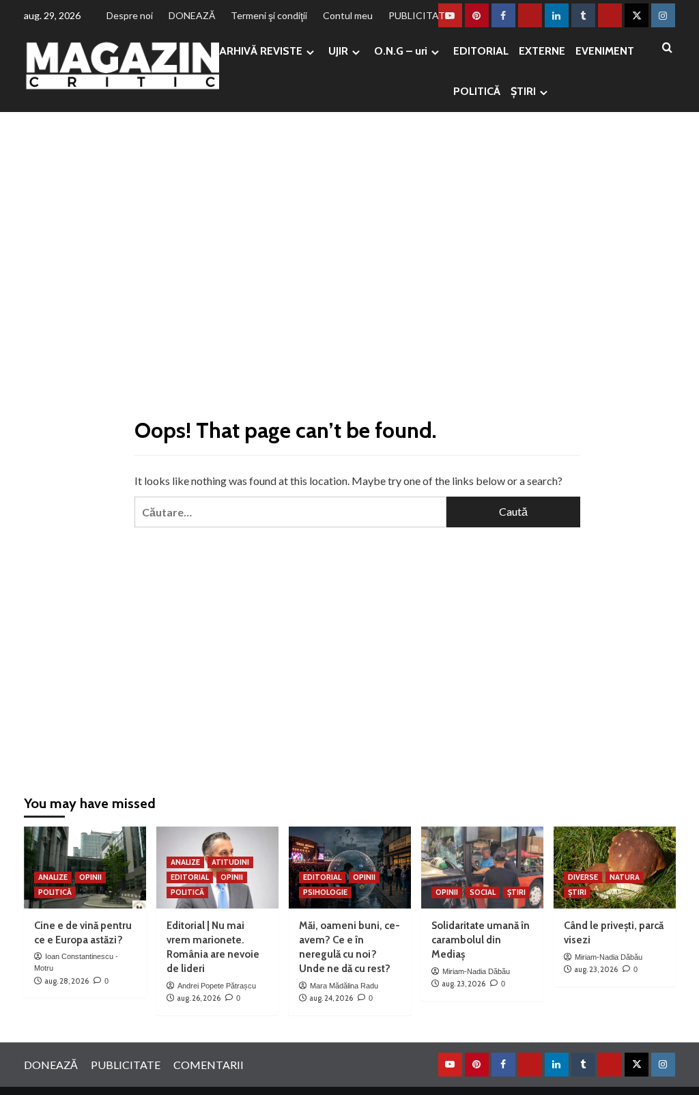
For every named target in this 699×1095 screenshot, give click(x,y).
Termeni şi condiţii (269, 15)
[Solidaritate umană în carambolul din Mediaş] (482, 867)
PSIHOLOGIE (325, 892)
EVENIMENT (604, 50)
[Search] (667, 48)
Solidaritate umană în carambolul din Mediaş (480, 939)
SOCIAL (483, 892)
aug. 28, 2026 (66, 981)
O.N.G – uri (400, 50)
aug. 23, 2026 (463, 983)
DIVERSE (583, 877)
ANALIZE (53, 877)
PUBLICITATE (419, 15)
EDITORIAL (481, 50)
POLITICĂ (476, 91)
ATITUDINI (230, 862)
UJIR (338, 50)
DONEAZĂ (192, 15)
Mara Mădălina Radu (344, 986)
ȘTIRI (523, 91)
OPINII (90, 877)
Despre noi (129, 15)
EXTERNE (542, 50)
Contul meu (348, 15)
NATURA (625, 877)
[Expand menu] (310, 52)
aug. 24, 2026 (331, 998)
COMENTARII (208, 1064)
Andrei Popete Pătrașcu (216, 986)
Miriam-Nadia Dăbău (476, 971)
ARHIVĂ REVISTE (260, 50)
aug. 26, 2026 (198, 998)
